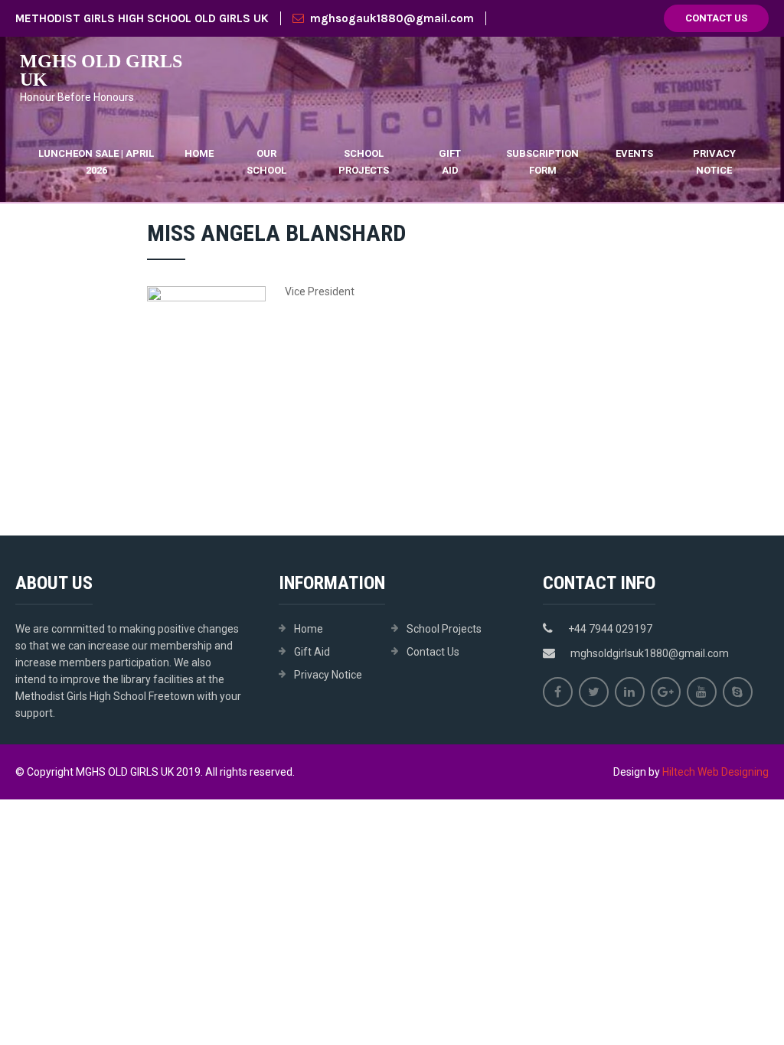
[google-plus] (666, 692)
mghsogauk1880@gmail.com (392, 18)
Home (199, 153)
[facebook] (558, 692)
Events (634, 153)
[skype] (738, 692)
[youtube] (702, 692)
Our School (266, 162)
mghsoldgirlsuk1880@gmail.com (649, 653)
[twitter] (594, 692)
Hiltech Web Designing (715, 772)
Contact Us (716, 18)
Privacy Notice (714, 162)
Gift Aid (450, 162)
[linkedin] (630, 692)
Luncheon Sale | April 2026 (96, 162)
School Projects (363, 162)
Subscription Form (542, 162)
